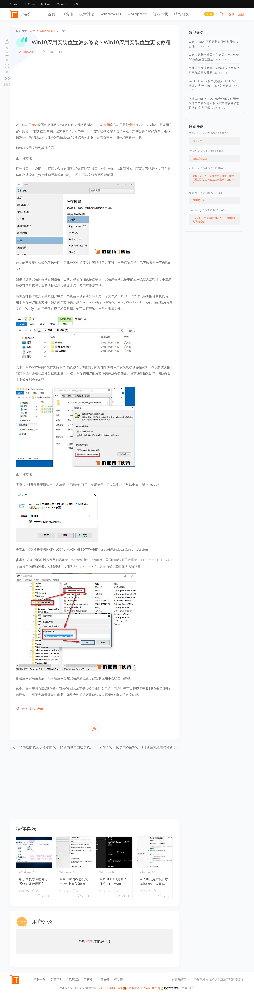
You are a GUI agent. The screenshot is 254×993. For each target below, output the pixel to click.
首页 (51, 14)
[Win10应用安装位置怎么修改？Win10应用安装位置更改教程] (75, 218)
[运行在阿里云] (168, 988)
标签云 (118, 979)
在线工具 (30, 4)
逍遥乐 (78, 988)
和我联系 (73, 979)
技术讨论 (86, 14)
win (24, 709)
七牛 (192, 988)
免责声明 (56, 979)
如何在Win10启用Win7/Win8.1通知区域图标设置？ (137, 747)
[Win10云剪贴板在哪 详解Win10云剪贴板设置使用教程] (155, 852)
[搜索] (221, 14)
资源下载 (160, 14)
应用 (28, 125)
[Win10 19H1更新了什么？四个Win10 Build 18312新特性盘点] (114, 852)
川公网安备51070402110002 (143, 988)
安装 (35, 125)
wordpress (137, 14)
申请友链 (103, 979)
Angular (14, 4)
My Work (62, 4)
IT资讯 (68, 14)
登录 (89, 941)
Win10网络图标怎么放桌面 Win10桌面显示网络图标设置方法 (58, 747)
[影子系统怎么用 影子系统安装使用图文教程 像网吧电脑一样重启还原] (34, 852)
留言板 (88, 979)
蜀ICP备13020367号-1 (110, 988)
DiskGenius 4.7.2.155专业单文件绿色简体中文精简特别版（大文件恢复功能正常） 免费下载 (214, 103)
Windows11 (111, 14)
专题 (75, 4)
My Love (45, 4)
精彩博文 (181, 14)
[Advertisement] (94, 88)
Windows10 (27, 51)
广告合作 (40, 979)
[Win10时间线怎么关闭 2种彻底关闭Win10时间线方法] (74, 852)
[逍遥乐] (22, 14)
